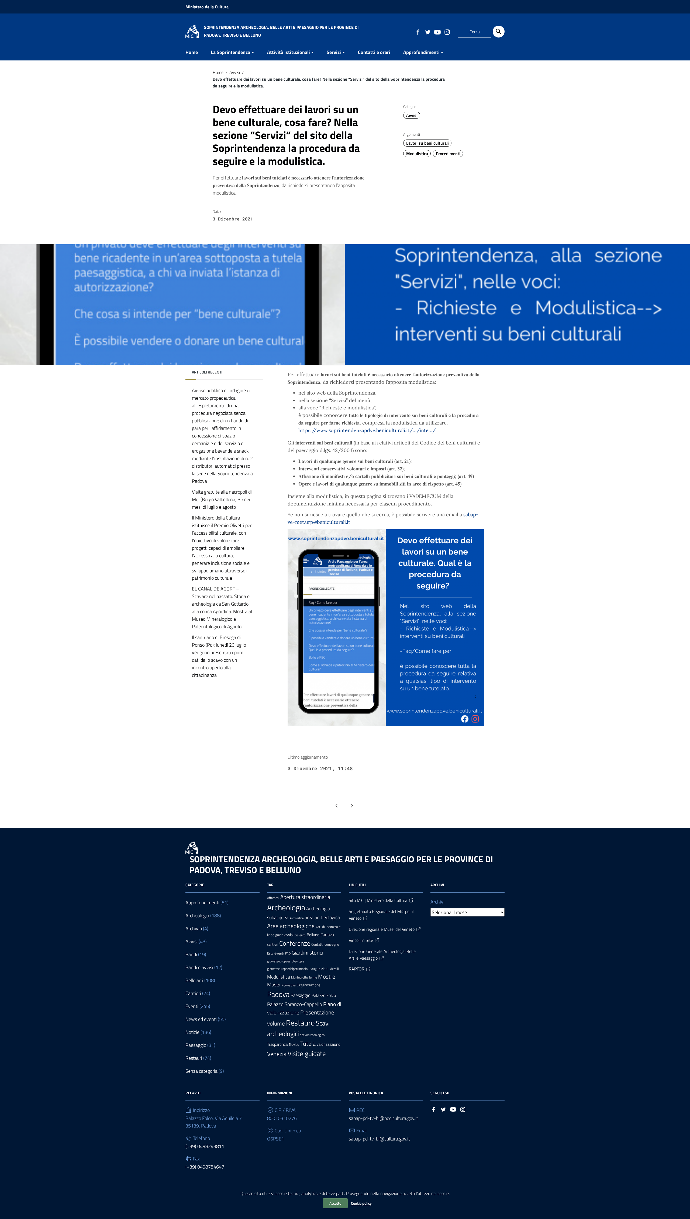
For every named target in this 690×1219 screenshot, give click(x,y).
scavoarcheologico (312, 1035)
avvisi (289, 935)
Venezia (277, 1054)
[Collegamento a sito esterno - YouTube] (437, 31)
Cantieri (193, 993)
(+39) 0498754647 (204, 1166)
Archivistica (296, 918)
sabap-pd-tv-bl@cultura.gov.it (379, 1138)
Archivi (437, 901)
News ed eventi (201, 1019)
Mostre (326, 976)
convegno (332, 944)
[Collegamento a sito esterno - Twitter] (427, 31)
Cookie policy (361, 1203)
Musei (273, 984)
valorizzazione (328, 1044)
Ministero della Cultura (207, 7)
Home (191, 52)
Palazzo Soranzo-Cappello (294, 1004)
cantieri (272, 944)
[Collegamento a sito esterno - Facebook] (418, 31)
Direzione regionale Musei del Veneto (382, 929)
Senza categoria (201, 1071)
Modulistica (417, 153)
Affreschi (273, 897)
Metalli (334, 968)
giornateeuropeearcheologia (285, 961)
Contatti (317, 944)
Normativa (288, 985)
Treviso (294, 1044)
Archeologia (197, 915)
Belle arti (194, 980)
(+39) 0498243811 (204, 1146)
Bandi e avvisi (199, 967)
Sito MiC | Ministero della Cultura (378, 900)
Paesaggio (195, 1045)
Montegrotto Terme (304, 977)
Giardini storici (307, 952)
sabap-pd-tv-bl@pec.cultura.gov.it (383, 1118)
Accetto (335, 1203)
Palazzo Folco (324, 995)
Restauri (193, 1058)
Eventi (191, 1006)
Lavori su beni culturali (427, 143)
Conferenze (294, 943)
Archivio (193, 928)
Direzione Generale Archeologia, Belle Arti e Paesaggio (382, 954)
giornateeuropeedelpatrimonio (287, 968)
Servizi (334, 52)
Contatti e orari (374, 52)
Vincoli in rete (361, 940)
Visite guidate (307, 1053)
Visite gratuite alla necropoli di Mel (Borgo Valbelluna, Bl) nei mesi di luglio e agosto (222, 499)
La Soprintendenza (230, 52)
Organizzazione (308, 985)
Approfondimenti (421, 52)
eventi (279, 953)
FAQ (288, 953)
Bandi (191, 954)
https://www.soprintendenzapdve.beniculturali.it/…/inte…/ (367, 430)
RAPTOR (356, 969)
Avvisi (234, 72)
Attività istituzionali (288, 52)
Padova (278, 994)
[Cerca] (499, 32)
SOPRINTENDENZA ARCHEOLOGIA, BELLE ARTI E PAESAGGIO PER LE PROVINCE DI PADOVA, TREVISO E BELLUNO (341, 864)
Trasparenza (277, 1044)
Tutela (308, 1043)
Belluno (313, 935)
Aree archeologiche (291, 926)
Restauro (300, 1022)
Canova (327, 934)
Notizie (192, 1032)
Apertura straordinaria (305, 897)
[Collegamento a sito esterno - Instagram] (447, 31)
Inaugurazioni (318, 968)
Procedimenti (448, 153)
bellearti (300, 935)
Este (270, 953)
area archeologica (322, 917)
